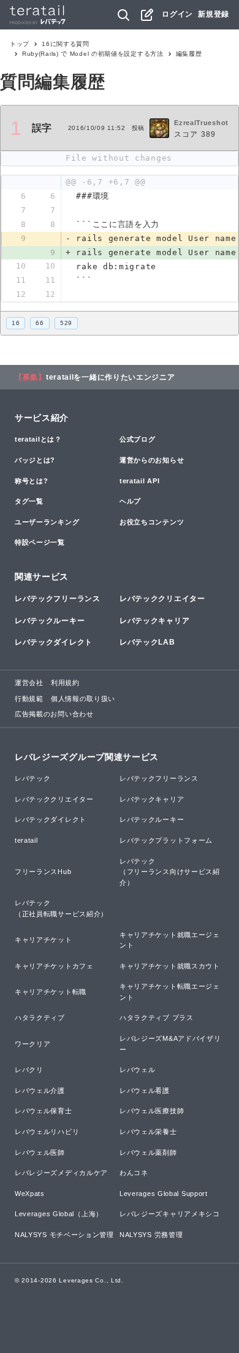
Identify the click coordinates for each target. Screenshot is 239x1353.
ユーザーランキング (47, 522)
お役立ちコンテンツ (152, 522)
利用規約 (65, 682)
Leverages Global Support (164, 1193)
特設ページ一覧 (40, 542)
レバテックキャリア (154, 620)
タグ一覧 (29, 501)
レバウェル (138, 1069)
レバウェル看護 (145, 1090)
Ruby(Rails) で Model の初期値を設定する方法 (93, 53)
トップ (19, 43)
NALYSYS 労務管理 (151, 1234)
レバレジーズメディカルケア (61, 1172)
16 (16, 323)
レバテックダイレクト (54, 642)
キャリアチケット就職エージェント (170, 940)
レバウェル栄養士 (148, 1131)
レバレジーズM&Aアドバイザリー (170, 1044)
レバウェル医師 (40, 1152)
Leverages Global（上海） (59, 1213)
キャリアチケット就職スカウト (170, 966)
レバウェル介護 (40, 1090)
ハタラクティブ (40, 1017)
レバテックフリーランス (58, 598)
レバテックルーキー (50, 620)
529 (66, 323)
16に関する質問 (65, 43)
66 (40, 323)
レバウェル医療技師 (152, 1110)
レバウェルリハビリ (47, 1131)
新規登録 (213, 14)
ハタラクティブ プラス (157, 1017)
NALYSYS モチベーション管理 (64, 1234)
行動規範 (29, 698)
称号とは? (31, 481)
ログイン (177, 14)
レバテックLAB (147, 642)
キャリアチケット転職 (50, 991)
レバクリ (29, 1069)
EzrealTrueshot (201, 122)
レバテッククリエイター (162, 598)
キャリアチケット (43, 939)
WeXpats (30, 1193)
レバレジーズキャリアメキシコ (170, 1213)
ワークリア (33, 1044)
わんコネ (134, 1172)
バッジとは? (35, 460)
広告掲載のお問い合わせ (54, 714)
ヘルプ (130, 501)
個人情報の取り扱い (83, 698)
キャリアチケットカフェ (54, 966)
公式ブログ (138, 439)
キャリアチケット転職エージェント (170, 992)
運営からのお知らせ (152, 460)
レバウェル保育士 (43, 1110)
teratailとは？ (38, 439)
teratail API (139, 481)
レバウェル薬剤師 (148, 1152)
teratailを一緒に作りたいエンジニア (110, 377)
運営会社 (29, 682)
